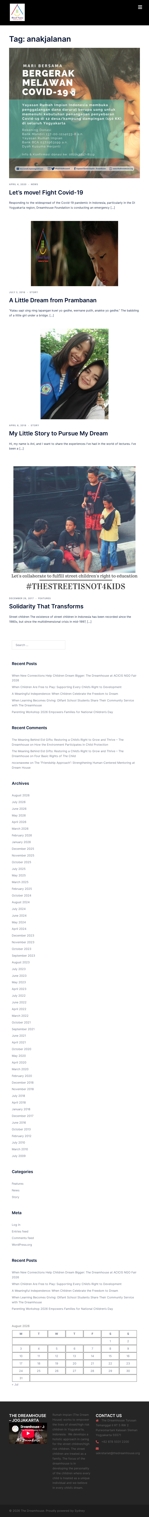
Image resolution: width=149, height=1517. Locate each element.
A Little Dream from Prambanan (53, 300)
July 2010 (18, 1142)
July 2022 (19, 995)
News (34, 184)
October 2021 (21, 1022)
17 (20, 1363)
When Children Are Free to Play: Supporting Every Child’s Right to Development (67, 687)
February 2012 (21, 1136)
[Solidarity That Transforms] (74, 527)
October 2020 (21, 1049)
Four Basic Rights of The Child (55, 756)
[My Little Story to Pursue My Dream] (74, 373)
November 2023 (23, 942)
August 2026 (21, 795)
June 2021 (19, 1035)
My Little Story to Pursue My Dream (58, 433)
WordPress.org (22, 1244)
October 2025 (21, 862)
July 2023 (19, 969)
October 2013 (21, 1129)
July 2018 (18, 1096)
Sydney (80, 1510)
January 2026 (21, 842)
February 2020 (22, 1076)
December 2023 (23, 935)
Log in (16, 1224)
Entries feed (20, 1231)
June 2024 (19, 915)
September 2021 (23, 1029)
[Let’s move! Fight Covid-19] (74, 113)
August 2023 (21, 962)
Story (34, 292)
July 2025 (19, 869)
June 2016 (19, 1122)
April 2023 (19, 989)
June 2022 (19, 1002)
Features (44, 598)
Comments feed (23, 1238)
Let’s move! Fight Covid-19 (46, 192)
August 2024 (21, 902)
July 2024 (19, 909)
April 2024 (19, 929)
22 (110, 1363)
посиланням (20, 762)
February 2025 (22, 889)
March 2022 (20, 1015)
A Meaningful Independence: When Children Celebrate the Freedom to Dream (65, 693)
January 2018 (21, 1109)
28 (92, 1371)
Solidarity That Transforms (46, 606)
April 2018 (19, 1102)
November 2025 (23, 855)
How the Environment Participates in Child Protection (71, 744)
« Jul (15, 1384)
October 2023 (21, 949)
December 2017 (22, 1116)
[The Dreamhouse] (17, 12)
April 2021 (19, 1042)
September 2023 (23, 955)
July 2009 (19, 1156)
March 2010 (20, 1149)
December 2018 (23, 1082)
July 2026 (19, 802)
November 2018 (23, 1089)
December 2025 (23, 849)
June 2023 (19, 975)
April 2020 (19, 1062)
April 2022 (19, 1009)
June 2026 (19, 808)
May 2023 (19, 982)
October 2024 (21, 895)
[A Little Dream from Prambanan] (74, 253)
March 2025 (20, 882)
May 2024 (19, 922)
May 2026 (19, 815)
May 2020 (19, 1056)
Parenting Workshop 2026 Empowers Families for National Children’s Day (62, 712)
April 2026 (19, 822)
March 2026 (20, 828)
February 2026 (22, 835)
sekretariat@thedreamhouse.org (118, 1453)
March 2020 (20, 1069)
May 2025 (19, 875)
